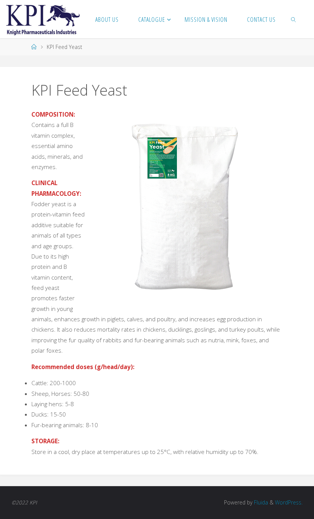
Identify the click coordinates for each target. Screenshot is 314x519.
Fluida (260, 502)
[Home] (34, 46)
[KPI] (42, 19)
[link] (293, 19)
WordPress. (289, 502)
